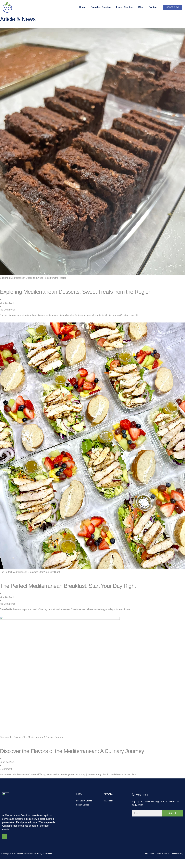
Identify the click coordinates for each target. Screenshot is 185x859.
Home (82, 7)
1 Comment (6, 769)
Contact (153, 7)
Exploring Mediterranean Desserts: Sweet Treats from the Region (33, 278)
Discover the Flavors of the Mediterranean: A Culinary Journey (31, 737)
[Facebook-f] (4, 836)
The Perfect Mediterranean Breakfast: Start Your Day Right (30, 572)
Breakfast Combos (101, 7)
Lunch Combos (124, 7)
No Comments (7, 309)
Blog (141, 7)
